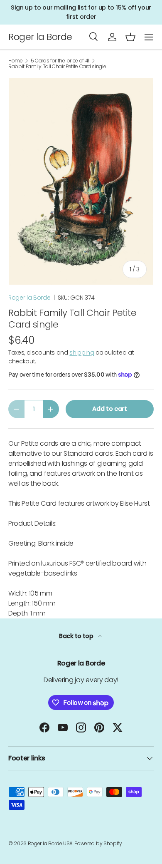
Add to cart (109, 409)
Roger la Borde (29, 297)
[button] (130, 37)
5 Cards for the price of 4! (60, 60)
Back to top (77, 636)
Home (15, 60)
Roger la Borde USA (50, 843)
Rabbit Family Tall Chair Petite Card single (57, 66)
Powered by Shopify (98, 843)
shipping (81, 352)
